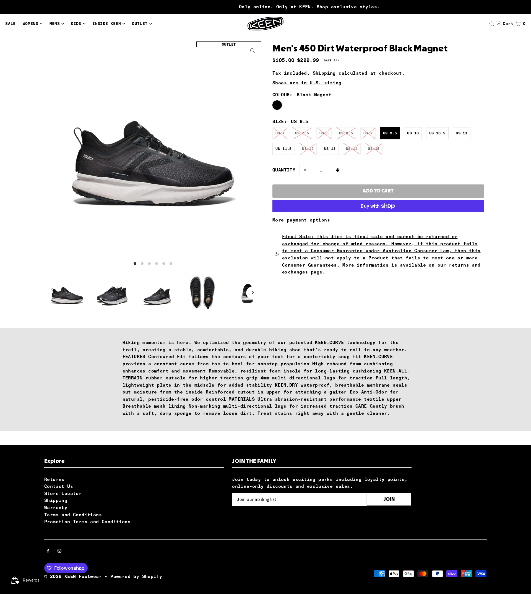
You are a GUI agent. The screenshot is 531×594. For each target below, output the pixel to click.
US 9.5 (390, 133)
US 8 (324, 133)
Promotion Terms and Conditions (87, 521)
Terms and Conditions (73, 514)
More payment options (301, 220)
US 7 (280, 133)
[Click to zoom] (252, 50)
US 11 (461, 133)
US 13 (330, 149)
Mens (55, 23)
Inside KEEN (106, 23)
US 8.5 (346, 133)
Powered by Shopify (136, 576)
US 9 (368, 133)
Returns (54, 479)
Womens (30, 23)
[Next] (252, 292)
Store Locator (63, 493)
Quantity (283, 170)
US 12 (308, 149)
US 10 (413, 133)
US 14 (352, 149)
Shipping (324, 73)
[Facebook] (48, 551)
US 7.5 (302, 133)
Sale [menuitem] (10, 23)
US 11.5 (283, 149)
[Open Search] (492, 23)
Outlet (139, 23)
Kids (76, 23)
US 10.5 (437, 133)
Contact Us (58, 486)
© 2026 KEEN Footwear (73, 576)
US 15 (373, 149)
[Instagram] (59, 551)
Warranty (55, 507)
